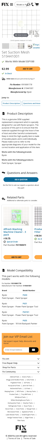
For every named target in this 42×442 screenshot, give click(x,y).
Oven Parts (20, 409)
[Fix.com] (5, 4)
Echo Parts (30, 380)
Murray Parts (31, 391)
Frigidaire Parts (16, 383)
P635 (25, 320)
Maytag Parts (9, 391)
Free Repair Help (10, 363)
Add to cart (28, 69)
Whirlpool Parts (20, 397)
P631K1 (26, 312)
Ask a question (21, 179)
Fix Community (9, 371)
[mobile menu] (11, 4)
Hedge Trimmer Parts (14, 417)
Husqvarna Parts (14, 385)
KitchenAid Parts (16, 388)
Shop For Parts (9, 367)
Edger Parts (29, 417)
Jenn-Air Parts (27, 385)
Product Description (11, 103)
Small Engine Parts (28, 415)
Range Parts (31, 409)
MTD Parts (20, 391)
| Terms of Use (13, 438)
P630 (25, 295)
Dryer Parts (28, 406)
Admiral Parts (14, 377)
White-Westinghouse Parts (20, 400)
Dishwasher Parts (14, 403)
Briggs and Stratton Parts (15, 380)
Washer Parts (28, 403)
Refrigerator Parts (15, 406)
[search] (28, 4)
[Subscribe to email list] (33, 349)
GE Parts (27, 383)
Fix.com (5, 358)
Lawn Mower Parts (12, 415)
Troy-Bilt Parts (26, 394)
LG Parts (27, 388)
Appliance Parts (27, 412)
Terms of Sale (29, 438)
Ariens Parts (26, 377)
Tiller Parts (21, 420)
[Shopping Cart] (37, 4)
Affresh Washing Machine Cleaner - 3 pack (15, 232)
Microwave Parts (13, 412)
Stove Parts (9, 409)
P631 (25, 303)
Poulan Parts (14, 394)
